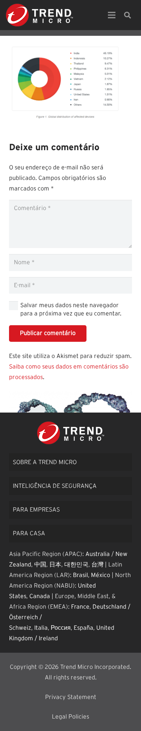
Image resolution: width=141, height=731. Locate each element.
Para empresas (36, 510)
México (100, 575)
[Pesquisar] (127, 15)
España (83, 628)
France (80, 607)
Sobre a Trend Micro (45, 462)
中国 (40, 565)
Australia (97, 554)
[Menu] (111, 15)
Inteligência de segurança (55, 486)
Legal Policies (70, 717)
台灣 (97, 565)
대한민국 (76, 565)
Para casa (29, 533)
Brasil (80, 575)
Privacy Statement (70, 697)
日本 (55, 565)
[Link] (39, 15)
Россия (61, 628)
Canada (39, 596)
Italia (41, 628)
